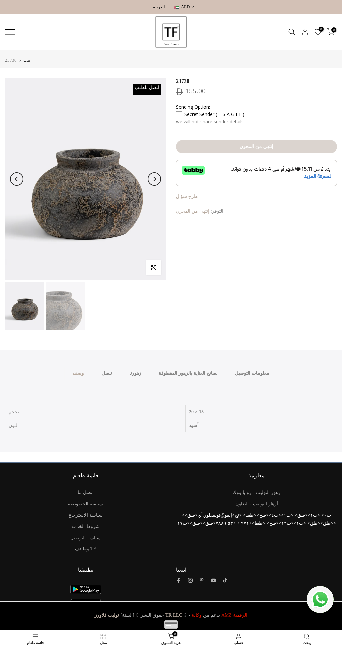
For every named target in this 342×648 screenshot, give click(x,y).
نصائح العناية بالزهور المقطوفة (188, 373)
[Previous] (16, 179)
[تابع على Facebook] (178, 580)
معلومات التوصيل (252, 373)
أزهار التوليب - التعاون (256, 503)
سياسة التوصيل (85, 537)
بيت (26, 60)
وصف (78, 373)
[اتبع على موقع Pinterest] (201, 580)
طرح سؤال (187, 196)
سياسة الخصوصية (85, 503)
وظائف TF (85, 548)
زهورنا (135, 373)
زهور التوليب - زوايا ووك (256, 492)
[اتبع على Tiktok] (225, 580)
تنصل (107, 373)
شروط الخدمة (85, 526)
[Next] (154, 179)
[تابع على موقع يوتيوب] (213, 580)
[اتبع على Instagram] (190, 580)
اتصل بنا (86, 492)
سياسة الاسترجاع (86, 515)
